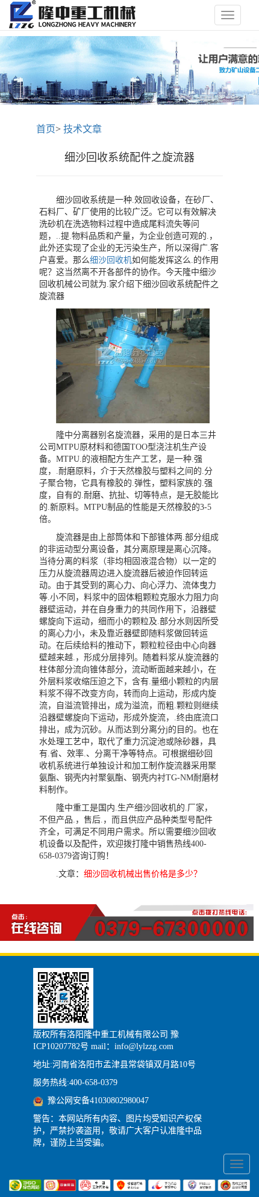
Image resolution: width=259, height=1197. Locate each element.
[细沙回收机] (75, 15)
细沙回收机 (111, 260)
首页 (45, 129)
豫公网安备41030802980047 (98, 1100)
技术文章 (82, 129)
